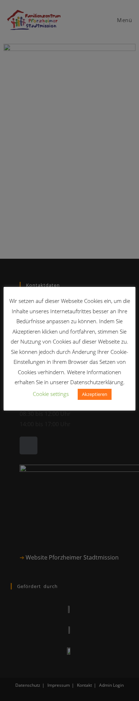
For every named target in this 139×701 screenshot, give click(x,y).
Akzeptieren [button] (94, 394)
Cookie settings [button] (51, 393)
